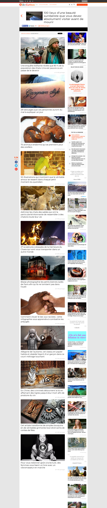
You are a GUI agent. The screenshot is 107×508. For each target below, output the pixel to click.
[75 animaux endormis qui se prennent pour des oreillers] (43, 129)
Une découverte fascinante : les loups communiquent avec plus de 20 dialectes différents (78, 151)
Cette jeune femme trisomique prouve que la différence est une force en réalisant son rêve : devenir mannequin (77, 431)
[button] (37, 4)
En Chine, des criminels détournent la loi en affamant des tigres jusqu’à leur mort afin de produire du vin (42, 393)
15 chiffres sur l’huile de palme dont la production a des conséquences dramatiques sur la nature (76, 496)
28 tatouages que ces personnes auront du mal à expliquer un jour (41, 110)
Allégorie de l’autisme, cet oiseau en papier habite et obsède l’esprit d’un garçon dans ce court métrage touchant (42, 354)
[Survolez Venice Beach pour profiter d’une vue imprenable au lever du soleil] (77, 187)
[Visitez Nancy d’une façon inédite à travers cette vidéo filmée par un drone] (77, 443)
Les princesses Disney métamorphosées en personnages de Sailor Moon (77, 245)
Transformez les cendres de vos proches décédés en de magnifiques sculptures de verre (77, 279)
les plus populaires (43, 4)
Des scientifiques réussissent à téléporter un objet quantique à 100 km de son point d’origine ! (77, 210)
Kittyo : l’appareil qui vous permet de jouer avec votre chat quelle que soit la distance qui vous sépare (77, 297)
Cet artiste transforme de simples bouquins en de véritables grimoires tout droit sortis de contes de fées (43, 427)
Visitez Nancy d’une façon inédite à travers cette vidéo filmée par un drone (76, 450)
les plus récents (53, 4)
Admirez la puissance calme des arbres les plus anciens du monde (78, 164)
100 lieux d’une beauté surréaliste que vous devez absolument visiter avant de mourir (63, 17)
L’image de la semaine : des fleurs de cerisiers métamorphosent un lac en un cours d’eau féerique (78, 158)
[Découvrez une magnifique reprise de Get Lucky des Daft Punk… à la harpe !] (77, 37)
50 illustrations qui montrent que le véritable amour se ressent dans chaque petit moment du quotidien (42, 179)
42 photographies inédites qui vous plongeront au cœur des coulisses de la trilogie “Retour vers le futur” (77, 314)
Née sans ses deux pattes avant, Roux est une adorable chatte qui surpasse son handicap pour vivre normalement (76, 109)
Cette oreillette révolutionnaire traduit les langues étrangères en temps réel (78, 137)
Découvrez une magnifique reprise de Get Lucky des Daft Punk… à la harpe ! (77, 45)
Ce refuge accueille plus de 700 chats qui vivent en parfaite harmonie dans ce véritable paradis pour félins (77, 479)
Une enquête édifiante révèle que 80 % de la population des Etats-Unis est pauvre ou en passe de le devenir (42, 68)
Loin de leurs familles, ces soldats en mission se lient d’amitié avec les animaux (77, 380)
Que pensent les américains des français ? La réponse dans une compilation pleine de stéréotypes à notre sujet (77, 62)
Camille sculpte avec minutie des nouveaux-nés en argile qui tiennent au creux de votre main (78, 144)
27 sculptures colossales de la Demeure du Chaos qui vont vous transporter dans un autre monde (41, 249)
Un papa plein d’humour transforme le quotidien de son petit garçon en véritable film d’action (77, 413)
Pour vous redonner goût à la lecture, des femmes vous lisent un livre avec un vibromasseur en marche (41, 465)
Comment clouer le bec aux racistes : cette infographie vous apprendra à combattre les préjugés (42, 319)
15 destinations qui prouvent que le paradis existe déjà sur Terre (76, 396)
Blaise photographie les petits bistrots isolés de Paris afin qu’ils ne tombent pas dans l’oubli (42, 284)
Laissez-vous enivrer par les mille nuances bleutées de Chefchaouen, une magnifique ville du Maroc (76, 262)
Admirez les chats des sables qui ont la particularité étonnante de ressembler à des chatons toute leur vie (42, 214)
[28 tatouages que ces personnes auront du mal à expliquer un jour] (43, 91)
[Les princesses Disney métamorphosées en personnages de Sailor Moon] (77, 237)
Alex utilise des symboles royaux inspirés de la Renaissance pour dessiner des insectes (76, 227)
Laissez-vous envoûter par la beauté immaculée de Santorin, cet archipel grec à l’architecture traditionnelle (77, 362)
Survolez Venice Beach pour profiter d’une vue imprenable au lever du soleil (77, 194)
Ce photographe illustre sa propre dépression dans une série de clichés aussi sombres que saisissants (77, 88)
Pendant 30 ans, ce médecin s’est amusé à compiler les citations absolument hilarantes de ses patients (76, 344)
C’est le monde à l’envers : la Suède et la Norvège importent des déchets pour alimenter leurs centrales (77, 127)
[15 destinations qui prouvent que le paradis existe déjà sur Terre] (77, 390)
